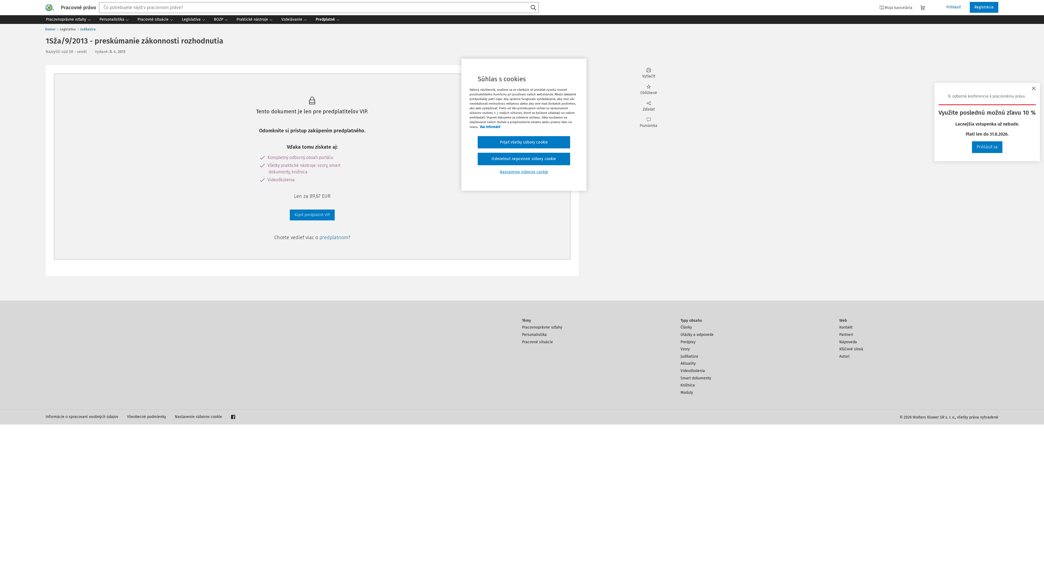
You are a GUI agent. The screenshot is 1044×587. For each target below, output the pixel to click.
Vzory (685, 349)
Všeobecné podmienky (146, 416)
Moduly (687, 392)
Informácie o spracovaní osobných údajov (82, 416)
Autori (844, 356)
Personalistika (534, 334)
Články (686, 327)
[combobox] (319, 7)
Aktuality (688, 363)
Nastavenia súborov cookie (524, 172)
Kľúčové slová (851, 349)
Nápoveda (848, 342)
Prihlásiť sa (987, 146)
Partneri (846, 334)
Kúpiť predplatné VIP (312, 215)
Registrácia (984, 7)
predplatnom (333, 238)
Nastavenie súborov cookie (198, 416)
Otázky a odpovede (697, 334)
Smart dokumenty (696, 378)
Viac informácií (490, 127)
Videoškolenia (693, 371)
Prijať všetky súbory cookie (524, 142)
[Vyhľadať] (533, 7)
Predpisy (688, 342)
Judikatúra (88, 29)
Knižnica (688, 385)
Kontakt (846, 327)
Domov (50, 29)
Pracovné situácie (537, 342)
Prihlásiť (953, 7)
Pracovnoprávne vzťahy (542, 327)
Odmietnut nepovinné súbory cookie (524, 159)
